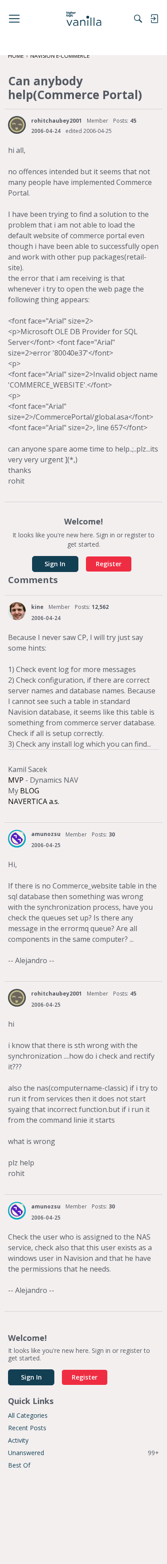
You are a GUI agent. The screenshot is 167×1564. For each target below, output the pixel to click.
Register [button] (109, 564)
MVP (16, 780)
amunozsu (46, 834)
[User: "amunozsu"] (17, 839)
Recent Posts (27, 1428)
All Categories (28, 1415)
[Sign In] (154, 18)
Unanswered (83, 1452)
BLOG (29, 791)
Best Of (19, 1465)
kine (37, 607)
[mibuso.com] (83, 18)
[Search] (138, 18)
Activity (18, 1440)
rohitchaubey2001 (56, 120)
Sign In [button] (55, 564)
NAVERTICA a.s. (33, 801)
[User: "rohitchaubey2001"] (17, 125)
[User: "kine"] (17, 611)
